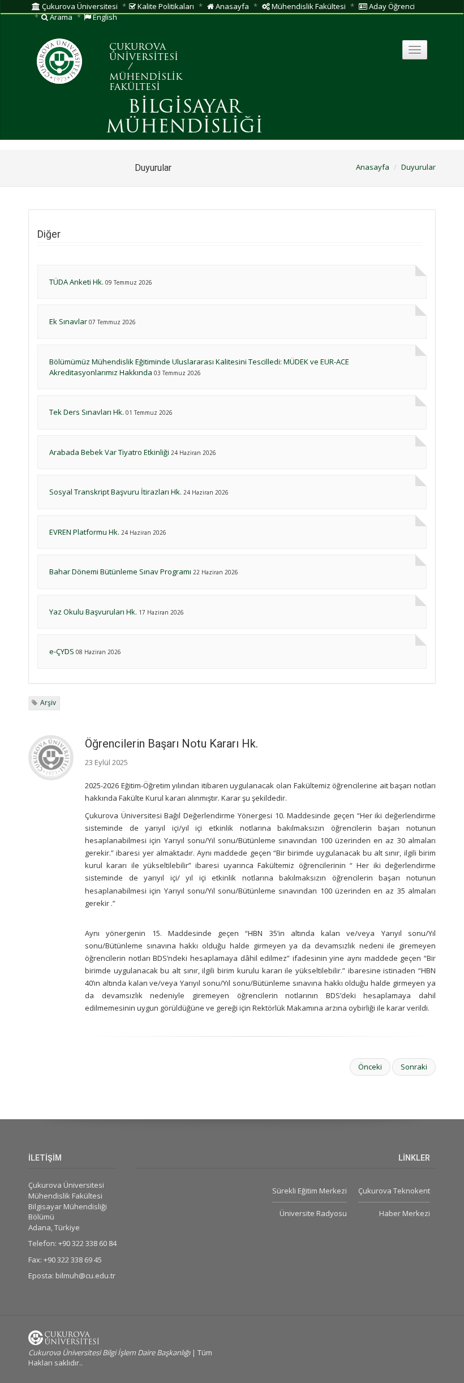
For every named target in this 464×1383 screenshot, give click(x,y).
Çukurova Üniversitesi (79, 6)
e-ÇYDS (61, 651)
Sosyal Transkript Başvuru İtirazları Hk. (116, 492)
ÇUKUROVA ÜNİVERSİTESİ (143, 52)
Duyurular (418, 167)
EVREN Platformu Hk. (84, 532)
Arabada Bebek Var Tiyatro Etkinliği (109, 452)
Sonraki (414, 1067)
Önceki (370, 1067)
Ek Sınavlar (68, 321)
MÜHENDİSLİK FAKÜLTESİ (145, 82)
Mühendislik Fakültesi (308, 6)
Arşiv (48, 702)
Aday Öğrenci (391, 6)
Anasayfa (231, 6)
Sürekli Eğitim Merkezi (309, 1191)
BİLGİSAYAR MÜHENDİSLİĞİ (184, 118)
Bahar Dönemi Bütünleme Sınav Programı (120, 571)
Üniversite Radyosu (313, 1213)
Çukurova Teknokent (394, 1191)
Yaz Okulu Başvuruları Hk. (93, 612)
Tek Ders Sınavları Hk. (86, 412)
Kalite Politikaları (165, 6)
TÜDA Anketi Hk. (76, 282)
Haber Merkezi (404, 1213)
